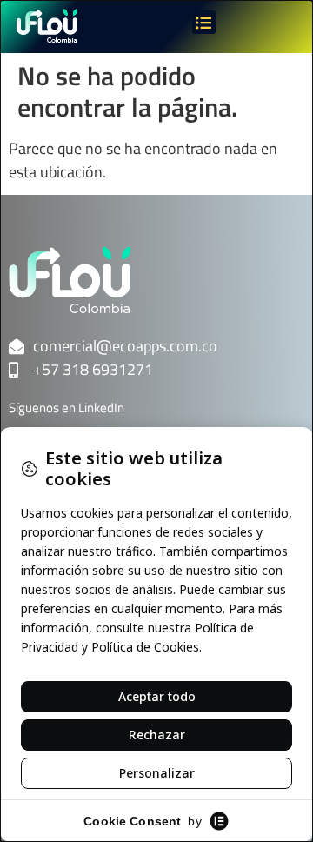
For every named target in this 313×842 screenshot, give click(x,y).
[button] (204, 22)
